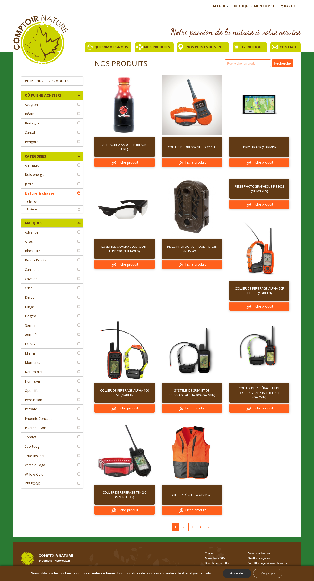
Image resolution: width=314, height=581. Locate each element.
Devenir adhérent (259, 553)
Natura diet (34, 372)
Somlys (30, 437)
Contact (288, 47)
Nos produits (157, 47)
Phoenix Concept (38, 418)
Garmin (30, 325)
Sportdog (32, 446)
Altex (29, 241)
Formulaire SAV (215, 558)
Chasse (32, 202)
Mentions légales (259, 558)
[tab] (52, 95)
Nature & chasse (39, 193)
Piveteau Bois (36, 427)
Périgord (31, 141)
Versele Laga (35, 465)
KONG (30, 344)
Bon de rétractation (217, 562)
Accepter (237, 573)
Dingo (29, 306)
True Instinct (35, 455)
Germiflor (32, 334)
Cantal (30, 132)
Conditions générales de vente (267, 562)
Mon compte (265, 6)
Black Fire (32, 250)
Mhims (30, 353)
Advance (31, 232)
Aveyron (31, 104)
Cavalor (31, 278)
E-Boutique (240, 6)
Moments (32, 362)
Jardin (29, 184)
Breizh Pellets (35, 260)
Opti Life (31, 390)
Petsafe (31, 409)
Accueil (219, 6)
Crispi (29, 288)
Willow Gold (34, 474)
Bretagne (32, 123)
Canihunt (32, 269)
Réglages (268, 573)
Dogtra (30, 316)
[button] (52, 95)
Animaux (32, 165)
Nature (32, 209)
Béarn (29, 113)
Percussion (33, 399)
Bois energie (35, 174)
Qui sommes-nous (111, 47)
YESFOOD (33, 483)
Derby (29, 297)
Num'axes (33, 381)
